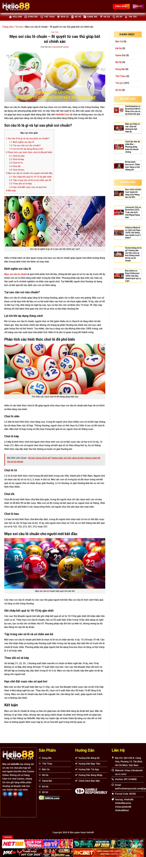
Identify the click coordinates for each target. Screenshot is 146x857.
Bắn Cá (65, 17)
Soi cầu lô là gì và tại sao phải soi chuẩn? (27, 138)
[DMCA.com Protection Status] (49, 797)
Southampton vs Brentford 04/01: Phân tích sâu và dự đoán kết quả (133, 110)
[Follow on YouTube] (15, 794)
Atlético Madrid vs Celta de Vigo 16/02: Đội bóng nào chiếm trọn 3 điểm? (133, 232)
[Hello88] (16, 6)
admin (66, 47)
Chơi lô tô (16, 162)
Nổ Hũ (78, 17)
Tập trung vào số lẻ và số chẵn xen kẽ (30, 180)
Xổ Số (119, 17)
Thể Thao (49, 17)
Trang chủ (7, 26)
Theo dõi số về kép (20, 183)
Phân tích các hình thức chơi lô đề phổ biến (29, 152)
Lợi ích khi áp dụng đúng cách (26, 149)
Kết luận (11, 190)
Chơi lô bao (16, 169)
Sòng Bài (33, 17)
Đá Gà (107, 17)
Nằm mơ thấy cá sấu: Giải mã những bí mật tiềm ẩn (132, 128)
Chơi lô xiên (17, 156)
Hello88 (17, 17)
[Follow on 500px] (20, 794)
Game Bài (92, 17)
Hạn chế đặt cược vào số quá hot (28, 187)
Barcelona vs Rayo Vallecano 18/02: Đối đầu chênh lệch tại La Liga (133, 276)
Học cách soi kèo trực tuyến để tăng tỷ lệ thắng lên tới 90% (133, 193)
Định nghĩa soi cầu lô (21, 142)
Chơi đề (14, 166)
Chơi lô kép (16, 159)
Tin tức (132, 17)
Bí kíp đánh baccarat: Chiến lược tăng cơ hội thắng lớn (132, 166)
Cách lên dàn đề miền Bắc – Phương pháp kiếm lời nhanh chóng (132, 146)
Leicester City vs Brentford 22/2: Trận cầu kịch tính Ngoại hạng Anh (133, 212)
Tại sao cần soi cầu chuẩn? (24, 145)
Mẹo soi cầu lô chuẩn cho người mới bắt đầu (29, 173)
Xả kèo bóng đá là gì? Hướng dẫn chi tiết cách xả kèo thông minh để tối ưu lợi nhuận (133, 254)
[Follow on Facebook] (5, 794)
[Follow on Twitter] (10, 794)
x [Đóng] (8, 837)
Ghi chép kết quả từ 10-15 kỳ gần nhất (30, 176)
